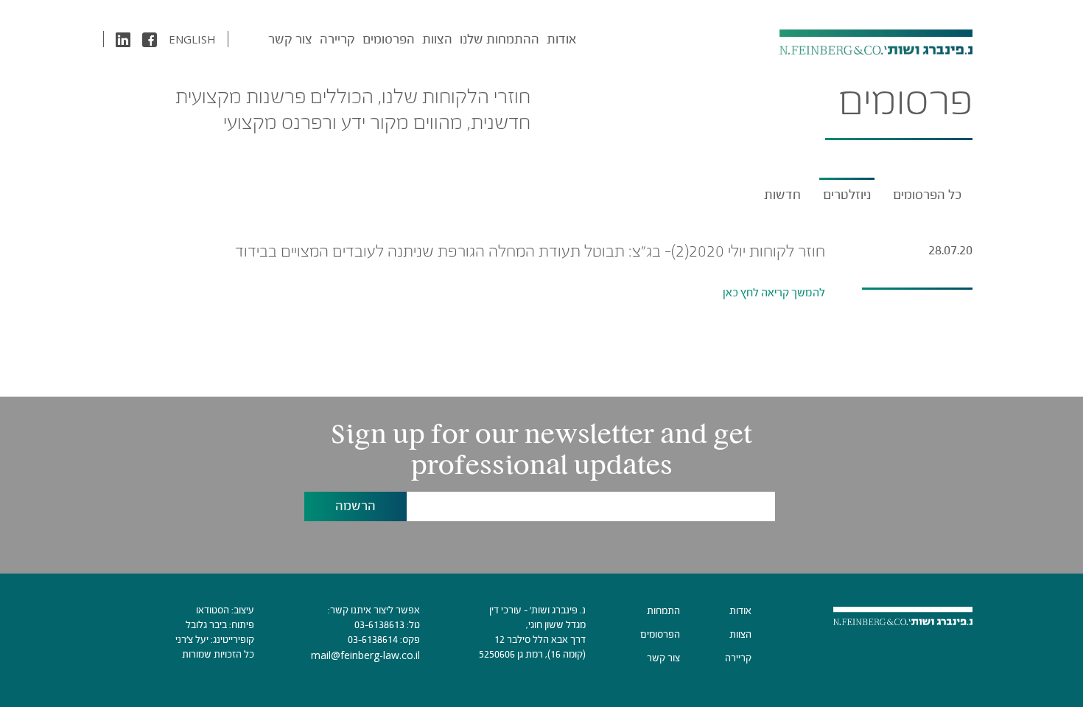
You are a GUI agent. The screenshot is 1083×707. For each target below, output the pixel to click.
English (192, 39)
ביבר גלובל (206, 625)
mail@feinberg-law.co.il (365, 655)
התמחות (663, 611)
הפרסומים (388, 39)
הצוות (437, 39)
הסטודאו (212, 610)
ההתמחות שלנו (499, 39)
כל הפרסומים (927, 195)
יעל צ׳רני (191, 639)
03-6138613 (379, 625)
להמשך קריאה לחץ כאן (774, 292)
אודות (561, 39)
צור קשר (290, 39)
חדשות (782, 195)
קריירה (337, 39)
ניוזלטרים (847, 195)
